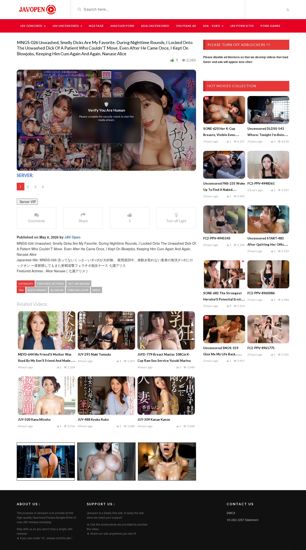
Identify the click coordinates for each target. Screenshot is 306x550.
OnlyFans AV (186, 25)
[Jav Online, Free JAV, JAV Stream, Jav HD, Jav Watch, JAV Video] (37, 9)
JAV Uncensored (66, 25)
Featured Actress (50, 283)
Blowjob (56, 290)
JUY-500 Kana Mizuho (34, 419)
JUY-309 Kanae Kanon (153, 419)
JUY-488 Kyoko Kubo (93, 419)
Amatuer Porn (122, 25)
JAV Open (73, 237)
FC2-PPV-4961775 (261, 348)
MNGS (96, 290)
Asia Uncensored (155, 25)
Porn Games (270, 25)
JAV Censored (31, 25)
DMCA (231, 513)
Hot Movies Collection (232, 86)
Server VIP (27, 201)
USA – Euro (212, 25)
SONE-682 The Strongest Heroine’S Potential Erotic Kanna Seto (223, 299)
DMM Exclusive (77, 290)
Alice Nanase (37, 290)
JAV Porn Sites (242, 25)
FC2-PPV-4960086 (261, 293)
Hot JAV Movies (79, 283)
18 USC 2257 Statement (242, 520)
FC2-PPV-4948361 (261, 183)
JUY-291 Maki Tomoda (94, 354)
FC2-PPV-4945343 (216, 238)
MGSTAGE (96, 25)
